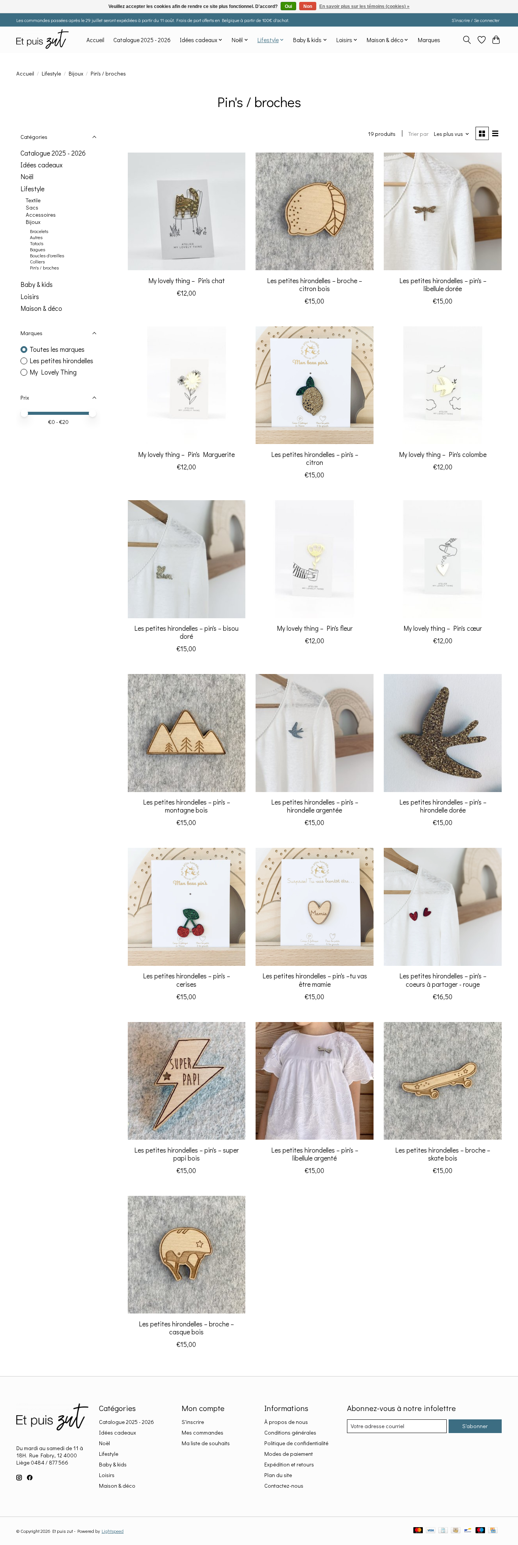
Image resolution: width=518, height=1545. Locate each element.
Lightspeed (113, 1531)
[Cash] (455, 1530)
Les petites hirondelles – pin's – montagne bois (186, 806)
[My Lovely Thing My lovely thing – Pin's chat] (186, 211)
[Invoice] (443, 1530)
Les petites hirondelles (61, 360)
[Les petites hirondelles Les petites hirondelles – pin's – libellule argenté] (314, 1081)
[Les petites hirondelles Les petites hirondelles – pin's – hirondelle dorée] (442, 733)
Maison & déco (41, 308)
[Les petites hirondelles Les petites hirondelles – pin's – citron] (314, 385)
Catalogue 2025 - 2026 (142, 40)
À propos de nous (286, 1421)
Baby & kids (36, 284)
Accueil (95, 40)
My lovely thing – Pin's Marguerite (186, 454)
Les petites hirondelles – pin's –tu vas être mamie (314, 980)
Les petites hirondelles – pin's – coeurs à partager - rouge (443, 980)
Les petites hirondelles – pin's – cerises (186, 980)
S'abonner (475, 1426)
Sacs (32, 207)
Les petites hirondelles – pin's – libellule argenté (314, 1154)
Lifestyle (51, 73)
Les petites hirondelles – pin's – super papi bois (186, 1154)
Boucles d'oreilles (47, 255)
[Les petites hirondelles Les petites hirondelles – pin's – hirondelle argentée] (314, 733)
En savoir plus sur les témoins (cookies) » (364, 6)
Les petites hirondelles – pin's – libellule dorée (443, 284)
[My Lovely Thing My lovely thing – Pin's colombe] (442, 385)
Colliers (37, 261)
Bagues (37, 249)
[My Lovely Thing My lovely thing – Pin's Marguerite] (186, 385)
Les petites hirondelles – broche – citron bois (314, 284)
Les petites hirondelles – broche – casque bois (186, 1328)
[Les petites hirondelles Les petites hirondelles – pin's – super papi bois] (186, 1081)
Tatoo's (36, 243)
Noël (26, 176)
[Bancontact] (467, 1530)
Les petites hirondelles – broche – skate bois (442, 1154)
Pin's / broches (44, 268)
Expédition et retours (289, 1464)
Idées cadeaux (41, 165)
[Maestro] (480, 1530)
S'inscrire (193, 1421)
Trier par (418, 133)
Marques (429, 40)
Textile (33, 200)
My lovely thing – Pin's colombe (443, 454)
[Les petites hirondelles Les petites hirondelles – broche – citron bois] (314, 211)
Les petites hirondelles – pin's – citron (314, 458)
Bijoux (76, 73)
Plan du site (278, 1475)
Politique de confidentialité (296, 1443)
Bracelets (39, 231)
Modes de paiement (288, 1453)
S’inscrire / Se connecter (475, 20)
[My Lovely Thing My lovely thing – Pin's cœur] (442, 559)
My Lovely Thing (53, 372)
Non (307, 6)
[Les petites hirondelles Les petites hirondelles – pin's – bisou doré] (186, 559)
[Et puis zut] (42, 39)
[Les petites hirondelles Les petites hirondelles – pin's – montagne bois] (186, 733)
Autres (36, 237)
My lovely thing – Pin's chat (186, 280)
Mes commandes (202, 1432)
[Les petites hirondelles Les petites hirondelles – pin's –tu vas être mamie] (314, 906)
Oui (288, 6)
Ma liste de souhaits (206, 1443)
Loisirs (29, 296)
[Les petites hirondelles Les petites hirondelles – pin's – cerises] (186, 906)
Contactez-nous (283, 1485)
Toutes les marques (57, 349)
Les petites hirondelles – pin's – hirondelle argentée (314, 806)
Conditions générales (290, 1432)
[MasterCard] (418, 1530)
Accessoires (41, 214)
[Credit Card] (493, 1530)
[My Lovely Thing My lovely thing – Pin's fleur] (314, 559)
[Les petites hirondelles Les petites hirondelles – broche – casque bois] (186, 1254)
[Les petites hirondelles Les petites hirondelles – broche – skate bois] (442, 1081)
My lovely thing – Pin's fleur (315, 628)
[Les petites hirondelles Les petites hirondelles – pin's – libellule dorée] (442, 211)
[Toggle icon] (466, 40)
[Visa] (431, 1530)
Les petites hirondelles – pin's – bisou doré (186, 632)
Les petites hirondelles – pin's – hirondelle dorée (443, 806)
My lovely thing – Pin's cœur (442, 628)
